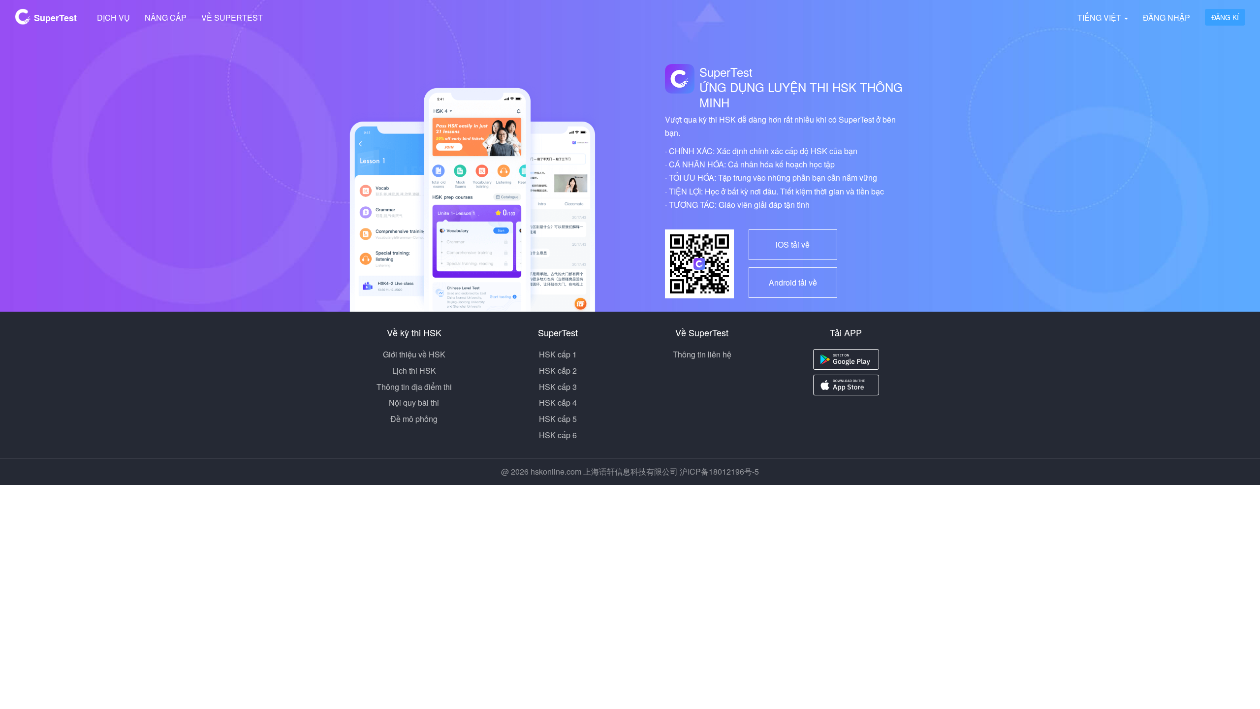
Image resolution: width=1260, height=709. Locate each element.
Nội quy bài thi (414, 402)
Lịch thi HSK (414, 370)
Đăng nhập (1166, 17)
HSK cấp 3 (558, 386)
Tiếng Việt (1100, 17)
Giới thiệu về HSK (414, 354)
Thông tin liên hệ (702, 354)
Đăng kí (1225, 17)
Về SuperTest (232, 17)
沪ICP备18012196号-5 (719, 471)
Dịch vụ (113, 17)
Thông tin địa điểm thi (414, 386)
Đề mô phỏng (414, 418)
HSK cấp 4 (558, 402)
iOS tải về (793, 244)
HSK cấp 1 (558, 354)
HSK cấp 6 (558, 435)
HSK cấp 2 (558, 370)
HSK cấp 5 (558, 418)
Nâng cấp (166, 17)
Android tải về (793, 282)
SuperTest (54, 17)
